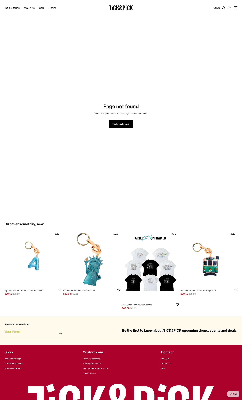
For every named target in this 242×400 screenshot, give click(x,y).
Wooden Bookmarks (13, 368)
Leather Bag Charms (13, 363)
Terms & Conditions (91, 358)
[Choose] (57, 283)
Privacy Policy (89, 373)
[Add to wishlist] (60, 290)
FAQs (163, 368)
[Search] (223, 8)
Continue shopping (121, 124)
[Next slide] (57, 259)
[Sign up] (60, 333)
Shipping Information (92, 363)
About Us (165, 358)
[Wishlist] (229, 8)
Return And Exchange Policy (95, 368)
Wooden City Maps (12, 358)
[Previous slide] (8, 259)
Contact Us (166, 363)
